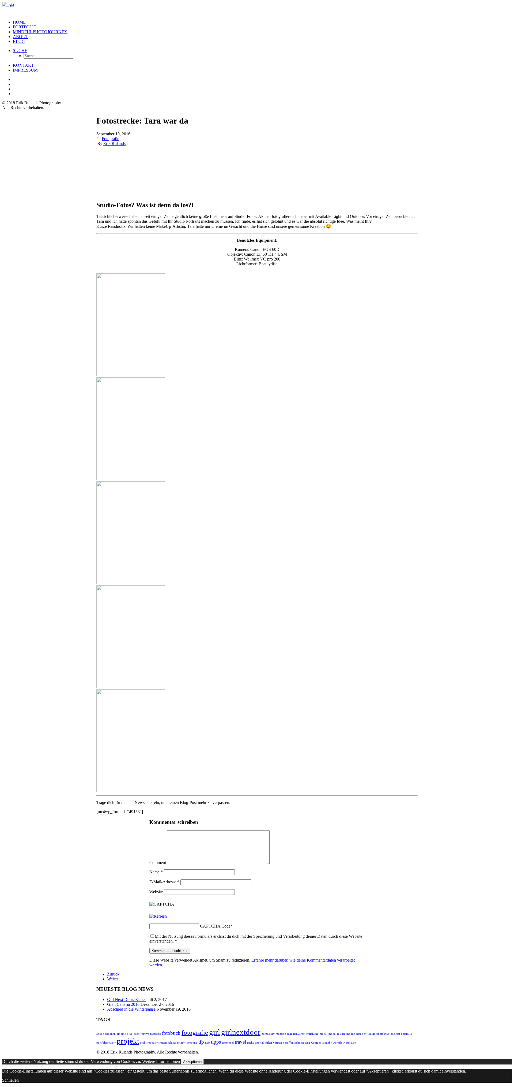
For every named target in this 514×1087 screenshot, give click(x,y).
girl (214, 1032)
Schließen (10, 1080)
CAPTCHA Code (215, 926)
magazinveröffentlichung (303, 1033)
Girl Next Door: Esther (126, 999)
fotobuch (171, 1033)
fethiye (145, 1033)
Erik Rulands (114, 143)
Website (156, 891)
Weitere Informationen (161, 1061)
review (181, 1042)
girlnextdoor (240, 1032)
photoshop (383, 1033)
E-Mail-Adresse (164, 882)
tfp (201, 1042)
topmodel (228, 1042)
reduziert (153, 1042)
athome (121, 1033)
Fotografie (110, 138)
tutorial (259, 1042)
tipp (207, 1042)
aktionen (110, 1033)
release (172, 1042)
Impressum (25, 70)
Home (19, 22)
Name (156, 872)
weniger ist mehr (321, 1042)
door (136, 1033)
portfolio (406, 1033)
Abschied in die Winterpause (131, 1009)
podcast (395, 1033)
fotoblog (155, 1033)
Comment (157, 862)
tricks (250, 1042)
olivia (371, 1033)
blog (130, 1033)
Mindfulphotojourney (40, 31)
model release (336, 1033)
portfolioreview (106, 1042)
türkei (268, 1042)
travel (240, 1042)
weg (307, 1042)
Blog (19, 41)
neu (358, 1033)
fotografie (195, 1032)
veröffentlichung (293, 1042)
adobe (100, 1033)
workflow (339, 1042)
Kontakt (23, 65)
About (20, 36)
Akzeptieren (192, 1062)
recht (143, 1042)
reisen (163, 1042)
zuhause (351, 1042)
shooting (192, 1042)
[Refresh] (158, 916)
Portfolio (25, 27)
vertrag (277, 1042)
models (350, 1033)
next (364, 1033)
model (323, 1033)
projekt (128, 1041)
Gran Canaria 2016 (123, 1004)
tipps (216, 1042)
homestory (268, 1033)
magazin (281, 1033)
